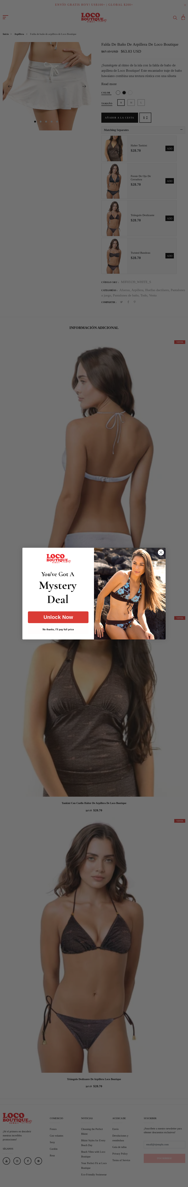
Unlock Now (58, 617)
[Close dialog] (161, 552)
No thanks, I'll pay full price (58, 629)
